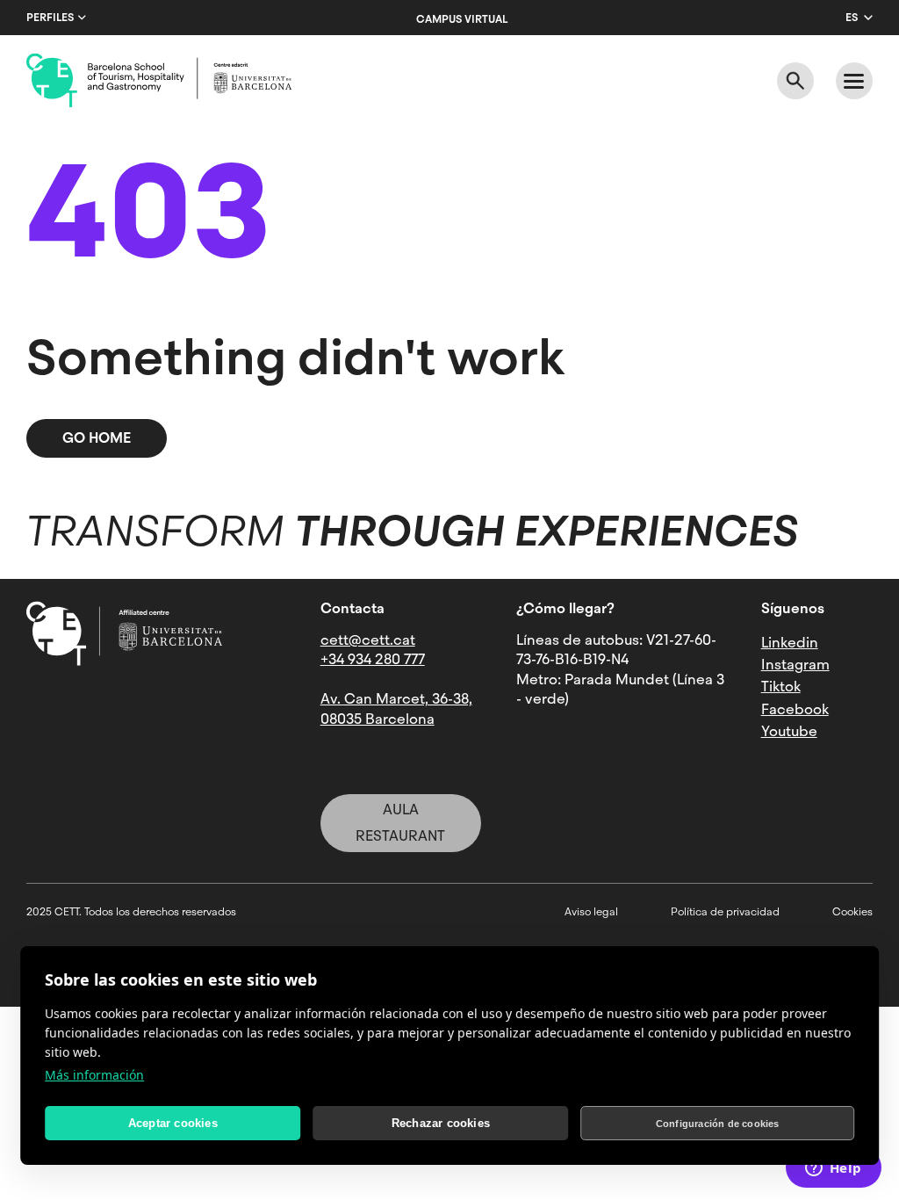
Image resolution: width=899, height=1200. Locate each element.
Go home (96, 438)
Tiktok (781, 686)
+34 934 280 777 (372, 659)
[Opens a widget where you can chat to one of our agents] (833, 1169)
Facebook (795, 709)
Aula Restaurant (400, 822)
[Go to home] (158, 81)
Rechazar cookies (441, 1123)
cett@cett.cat (367, 640)
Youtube (789, 731)
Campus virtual (461, 19)
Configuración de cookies (718, 1123)
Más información (94, 1074)
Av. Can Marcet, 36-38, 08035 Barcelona (396, 708)
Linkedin (789, 642)
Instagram (795, 664)
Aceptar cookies (173, 1123)
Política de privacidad (725, 912)
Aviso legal (591, 912)
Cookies (852, 912)
